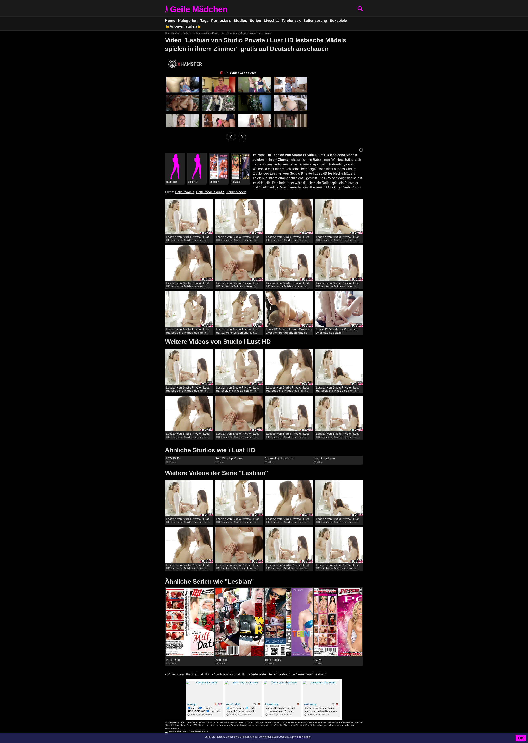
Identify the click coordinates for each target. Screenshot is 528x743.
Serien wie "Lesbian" (311, 674)
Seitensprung (315, 21)
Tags (204, 21)
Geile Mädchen (198, 9)
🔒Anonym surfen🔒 (183, 26)
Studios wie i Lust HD (230, 674)
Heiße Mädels (236, 192)
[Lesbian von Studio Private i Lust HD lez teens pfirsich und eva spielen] (239, 309)
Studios (240, 21)
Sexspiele (338, 21)
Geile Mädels (184, 192)
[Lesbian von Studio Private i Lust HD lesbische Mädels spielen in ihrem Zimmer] (189, 217)
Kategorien (187, 21)
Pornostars (221, 21)
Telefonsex (291, 21)
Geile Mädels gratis (210, 192)
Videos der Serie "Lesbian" (271, 674)
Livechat (271, 21)
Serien (255, 21)
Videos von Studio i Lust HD (188, 674)
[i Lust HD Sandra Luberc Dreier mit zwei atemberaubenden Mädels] (289, 309)
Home (170, 21)
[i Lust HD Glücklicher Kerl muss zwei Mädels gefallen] (339, 309)
